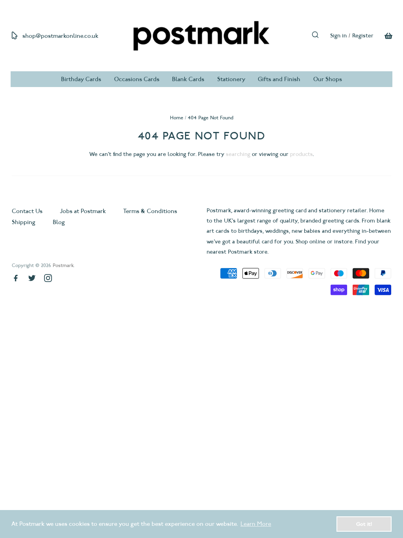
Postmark (63, 265)
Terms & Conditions (150, 211)
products (301, 154)
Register (362, 35)
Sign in (338, 35)
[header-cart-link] (382, 36)
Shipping (23, 222)
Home (176, 118)
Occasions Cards (136, 79)
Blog (59, 222)
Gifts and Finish (279, 79)
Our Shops (327, 79)
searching (238, 154)
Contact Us (28, 211)
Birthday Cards (81, 79)
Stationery (231, 79)
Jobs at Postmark (83, 211)
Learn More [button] (255, 523)
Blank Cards (188, 79)
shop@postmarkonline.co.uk (60, 35)
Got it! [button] (364, 524)
